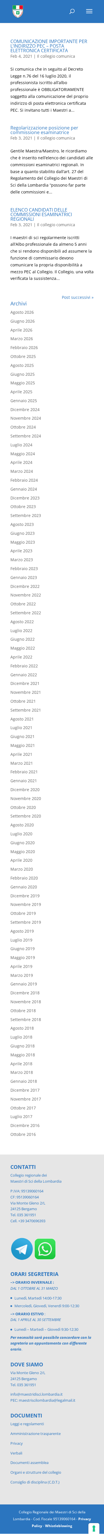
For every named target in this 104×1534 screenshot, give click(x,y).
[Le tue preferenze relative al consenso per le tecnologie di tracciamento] (93, 1528)
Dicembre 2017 (25, 1090)
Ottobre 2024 (23, 427)
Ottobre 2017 (23, 1108)
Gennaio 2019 (23, 984)
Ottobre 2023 (23, 506)
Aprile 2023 (21, 550)
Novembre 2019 (25, 904)
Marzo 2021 (21, 763)
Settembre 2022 (25, 612)
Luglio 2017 (21, 1116)
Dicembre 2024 (25, 409)
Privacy (16, 1443)
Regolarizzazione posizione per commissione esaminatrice (44, 130)
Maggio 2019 (22, 957)
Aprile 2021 (21, 754)
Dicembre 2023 (25, 498)
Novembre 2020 (25, 798)
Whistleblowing (58, 1525)
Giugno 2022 (22, 639)
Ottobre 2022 (23, 604)
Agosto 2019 (22, 931)
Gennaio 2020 (23, 887)
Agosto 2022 (22, 621)
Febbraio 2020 (24, 878)
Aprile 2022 (21, 657)
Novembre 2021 (25, 692)
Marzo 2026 (21, 338)
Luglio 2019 (21, 940)
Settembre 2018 (25, 1019)
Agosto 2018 (22, 1028)
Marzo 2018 (21, 1072)
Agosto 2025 (22, 365)
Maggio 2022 (22, 648)
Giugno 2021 (22, 736)
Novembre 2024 (25, 418)
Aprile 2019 (21, 966)
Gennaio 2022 (23, 674)
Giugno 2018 (22, 1046)
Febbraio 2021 (24, 771)
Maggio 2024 (22, 453)
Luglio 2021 (21, 727)
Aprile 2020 (21, 860)
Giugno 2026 (22, 321)
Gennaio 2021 (23, 780)
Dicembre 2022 (25, 586)
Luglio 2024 (21, 445)
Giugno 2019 (22, 948)
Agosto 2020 (22, 825)
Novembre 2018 (25, 1001)
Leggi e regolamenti (27, 1423)
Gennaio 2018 (23, 1081)
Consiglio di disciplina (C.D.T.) (35, 1482)
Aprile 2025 (21, 391)
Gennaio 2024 (23, 489)
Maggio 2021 (22, 745)
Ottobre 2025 (23, 356)
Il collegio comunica (56, 56)
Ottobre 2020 (23, 807)
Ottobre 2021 (23, 701)
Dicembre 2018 (25, 992)
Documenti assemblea (29, 1462)
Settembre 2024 (25, 436)
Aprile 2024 (21, 462)
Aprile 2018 (21, 1063)
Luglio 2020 (21, 833)
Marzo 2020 (21, 869)
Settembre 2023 (25, 515)
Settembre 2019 (25, 922)
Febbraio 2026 (24, 347)
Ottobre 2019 (23, 913)
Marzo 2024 (21, 471)
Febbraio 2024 (24, 480)
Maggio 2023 (22, 542)
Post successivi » (78, 297)
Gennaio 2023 (23, 577)
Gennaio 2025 (23, 400)
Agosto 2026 (22, 312)
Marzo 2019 (21, 975)
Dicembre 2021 (25, 683)
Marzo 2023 (21, 559)
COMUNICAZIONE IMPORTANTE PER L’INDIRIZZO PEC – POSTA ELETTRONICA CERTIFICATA (48, 46)
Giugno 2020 (22, 842)
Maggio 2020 (22, 851)
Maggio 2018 (22, 1054)
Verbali (16, 1453)
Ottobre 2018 (23, 1010)
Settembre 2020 (25, 816)
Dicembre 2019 (25, 895)
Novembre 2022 (25, 595)
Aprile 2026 (21, 330)
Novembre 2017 (25, 1099)
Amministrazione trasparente (35, 1433)
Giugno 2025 (22, 374)
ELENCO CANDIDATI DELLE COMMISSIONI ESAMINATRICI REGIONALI (41, 214)
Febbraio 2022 (24, 666)
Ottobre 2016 (23, 1134)
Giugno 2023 (22, 533)
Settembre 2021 (25, 710)
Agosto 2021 (22, 719)
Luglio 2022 (21, 630)
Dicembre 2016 (25, 1125)
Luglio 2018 (21, 1037)
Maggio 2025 (22, 383)
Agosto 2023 (22, 524)
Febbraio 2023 (24, 568)
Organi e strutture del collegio (35, 1472)
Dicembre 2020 (25, 789)
